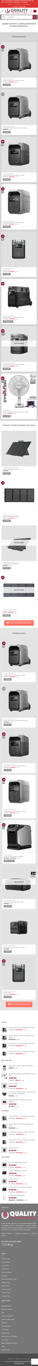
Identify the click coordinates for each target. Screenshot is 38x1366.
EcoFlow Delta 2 (6, 270)
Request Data (5, 1286)
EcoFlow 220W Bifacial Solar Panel (11, 516)
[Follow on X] (18, 6)
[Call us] (22, 6)
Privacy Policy (5, 1262)
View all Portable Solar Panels (20, 623)
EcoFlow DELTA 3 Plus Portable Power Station (13, 222)
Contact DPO (5, 1265)
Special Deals (5, 1350)
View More (6, 84)
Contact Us (4, 1323)
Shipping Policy (5, 1282)
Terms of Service (6, 1289)
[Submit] (35, 17)
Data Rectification (6, 1272)
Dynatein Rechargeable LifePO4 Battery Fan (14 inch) (15, 412)
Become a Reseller (6, 1309)
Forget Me (4, 1276)
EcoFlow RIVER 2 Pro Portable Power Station (14, 947)
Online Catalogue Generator (9, 1343)
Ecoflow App (4, 1329)
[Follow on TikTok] (16, 6)
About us (10, 4)
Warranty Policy (5, 1296)
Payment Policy (5, 1292)
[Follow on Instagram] (15, 6)
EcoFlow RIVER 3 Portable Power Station (13, 902)
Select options (9, 860)
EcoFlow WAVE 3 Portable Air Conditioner (13, 856)
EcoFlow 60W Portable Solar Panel (11, 563)
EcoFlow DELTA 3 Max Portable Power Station (13, 175)
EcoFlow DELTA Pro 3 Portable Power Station (13, 80)
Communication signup (7, 1319)
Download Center (6, 1326)
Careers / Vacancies (7, 1316)
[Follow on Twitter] (19, 6)
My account (26, 4)
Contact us (18, 4)
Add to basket (8, 321)
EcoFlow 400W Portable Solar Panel (11, 469)
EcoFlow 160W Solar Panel (9, 611)
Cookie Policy (5, 1269)
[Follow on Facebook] (13, 6)
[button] (2, 11)
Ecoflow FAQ (5, 1333)
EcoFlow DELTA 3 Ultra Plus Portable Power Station (15, 128)
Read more (8, 906)
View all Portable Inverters (21, 1004)
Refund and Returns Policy (9, 1279)
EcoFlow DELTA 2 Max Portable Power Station (13, 364)
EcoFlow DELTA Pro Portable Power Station (13, 317)
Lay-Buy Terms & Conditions (9, 1336)
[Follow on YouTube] (24, 6)
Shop (2, 1346)
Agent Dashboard (6, 1306)
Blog (2, 1312)
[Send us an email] (21, 6)
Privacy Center (5, 1259)
